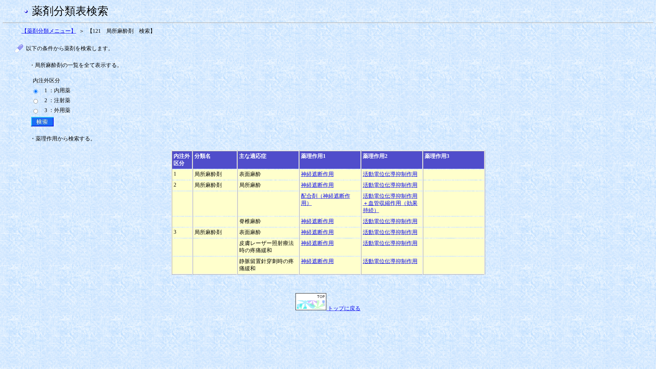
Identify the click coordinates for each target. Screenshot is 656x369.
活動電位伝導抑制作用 (390, 174)
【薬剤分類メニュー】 (49, 31)
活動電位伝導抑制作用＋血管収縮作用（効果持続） (390, 203)
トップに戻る (343, 308)
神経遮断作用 (317, 174)
